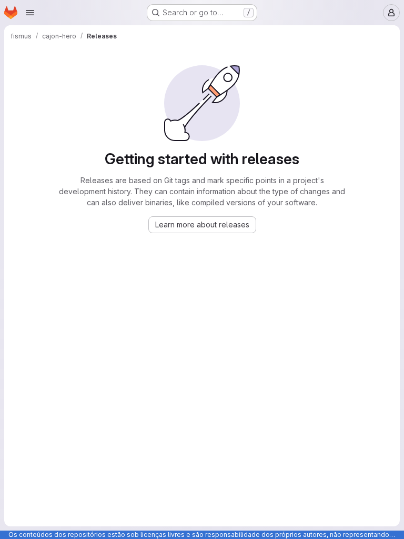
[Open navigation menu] (30, 12)
